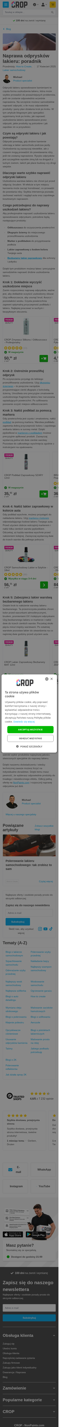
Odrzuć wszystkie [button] (30, 738)
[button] (29, 746)
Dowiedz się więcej (24, 721)
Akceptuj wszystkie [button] (30, 729)
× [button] (51, 679)
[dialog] (29, 713)
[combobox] (46, 679)
